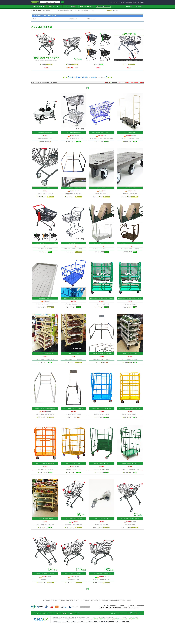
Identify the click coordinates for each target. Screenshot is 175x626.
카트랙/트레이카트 (73, 18)
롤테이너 (52, 18)
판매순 (39, 82)
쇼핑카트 (34, 18)
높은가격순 (49, 82)
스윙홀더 (115, 10)
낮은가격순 (44, 82)
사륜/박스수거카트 (91, 18)
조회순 (32, 82)
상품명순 (55, 82)
